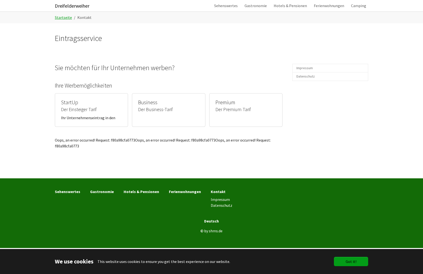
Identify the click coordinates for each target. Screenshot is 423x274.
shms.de (216, 230)
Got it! (351, 261)
